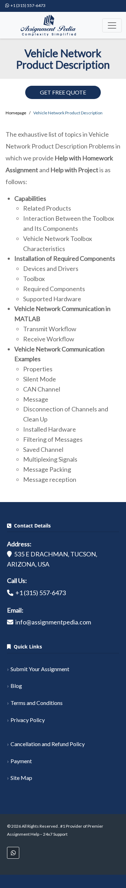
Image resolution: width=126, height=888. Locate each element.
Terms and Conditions (36, 702)
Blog (16, 685)
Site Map (21, 777)
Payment (21, 761)
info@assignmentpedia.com (53, 622)
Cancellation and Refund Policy (47, 744)
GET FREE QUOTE (63, 92)
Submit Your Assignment (39, 669)
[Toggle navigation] (112, 25)
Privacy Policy (27, 719)
